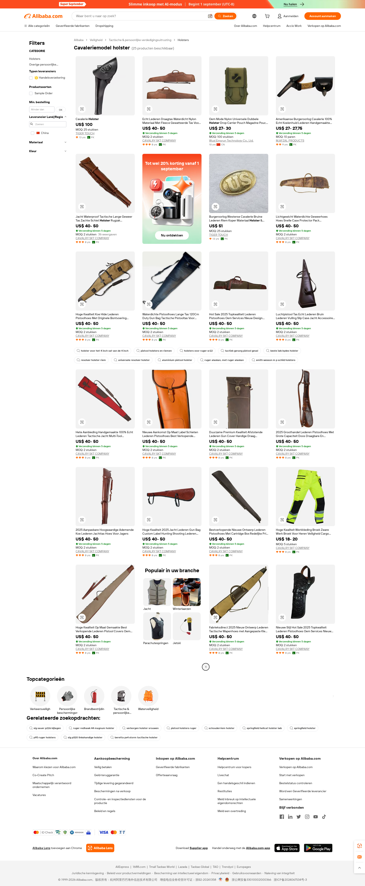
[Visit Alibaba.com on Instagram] (307, 816)
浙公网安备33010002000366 (251, 879)
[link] (359, 845)
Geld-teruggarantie (106, 775)
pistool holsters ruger (183, 728)
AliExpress (122, 866)
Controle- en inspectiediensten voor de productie (120, 801)
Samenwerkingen (290, 799)
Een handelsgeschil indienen (236, 783)
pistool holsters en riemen (156, 350)
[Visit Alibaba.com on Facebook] (281, 816)
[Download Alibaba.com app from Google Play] (318, 848)
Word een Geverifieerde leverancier (302, 791)
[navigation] (48, 353)
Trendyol (227, 866)
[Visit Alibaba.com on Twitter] (298, 816)
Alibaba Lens (41, 848)
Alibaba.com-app (258, 848)
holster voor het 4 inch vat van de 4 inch (104, 350)
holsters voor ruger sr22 (198, 350)
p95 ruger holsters (45, 737)
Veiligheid (96, 40)
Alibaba (78, 40)
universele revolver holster (134, 360)
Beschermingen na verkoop (112, 791)
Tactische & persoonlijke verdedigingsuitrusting (140, 40)
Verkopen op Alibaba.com (296, 767)
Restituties (225, 791)
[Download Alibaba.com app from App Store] (287, 848)
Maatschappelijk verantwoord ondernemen (52, 785)
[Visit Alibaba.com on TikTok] (324, 816)
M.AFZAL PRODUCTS (290, 140)
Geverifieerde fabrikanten (173, 767)
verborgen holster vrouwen (143, 728)
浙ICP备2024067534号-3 (290, 879)
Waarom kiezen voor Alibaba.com (54, 767)
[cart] (268, 16)
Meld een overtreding (232, 811)
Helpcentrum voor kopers (234, 767)
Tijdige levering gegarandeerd (113, 783)
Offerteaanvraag (166, 775)
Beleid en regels (104, 811)
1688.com (139, 866)
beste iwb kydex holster (284, 350)
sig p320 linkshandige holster (85, 737)
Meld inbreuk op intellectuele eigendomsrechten (237, 801)
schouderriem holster (221, 728)
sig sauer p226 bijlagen (47, 728)
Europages (244, 866)
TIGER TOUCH (85, 133)
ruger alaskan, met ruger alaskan (224, 360)
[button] (210, 16)
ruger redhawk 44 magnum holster (93, 728)
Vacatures (39, 795)
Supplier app (199, 848)
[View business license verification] (221, 880)
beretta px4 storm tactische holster (136, 737)
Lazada (182, 866)
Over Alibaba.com (45, 758)
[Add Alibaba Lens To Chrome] (100, 848)
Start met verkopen (292, 775)
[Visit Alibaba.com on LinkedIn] (290, 816)
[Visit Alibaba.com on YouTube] (315, 816)
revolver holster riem (93, 360)
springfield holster (305, 728)
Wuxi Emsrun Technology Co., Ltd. (231, 140)
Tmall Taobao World (161, 866)
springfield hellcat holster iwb (264, 728)
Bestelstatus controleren (295, 783)
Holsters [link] (183, 40)
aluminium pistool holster (177, 360)
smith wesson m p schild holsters (275, 360)
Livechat (223, 775)
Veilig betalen (103, 767)
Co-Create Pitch (43, 775)
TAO (215, 866)
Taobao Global (200, 866)
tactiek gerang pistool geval (241, 350)
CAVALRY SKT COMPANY (159, 140)
